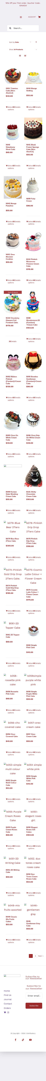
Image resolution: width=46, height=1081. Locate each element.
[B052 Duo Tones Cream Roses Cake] (33, 863)
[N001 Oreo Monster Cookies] (13, 241)
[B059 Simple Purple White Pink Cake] (33, 680)
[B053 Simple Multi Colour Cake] (13, 769)
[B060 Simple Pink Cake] (33, 630)
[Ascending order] (36, 42)
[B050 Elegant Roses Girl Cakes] (33, 816)
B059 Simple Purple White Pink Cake (31, 694)
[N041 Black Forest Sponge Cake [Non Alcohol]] (33, 129)
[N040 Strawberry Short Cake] (13, 129)
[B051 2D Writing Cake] (13, 861)
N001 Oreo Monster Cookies (10, 256)
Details (17, 107)
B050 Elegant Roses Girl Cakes (32, 829)
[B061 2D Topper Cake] (13, 625)
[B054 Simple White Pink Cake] (33, 767)
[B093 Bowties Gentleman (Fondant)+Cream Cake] (33, 360)
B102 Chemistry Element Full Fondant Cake (12, 320)
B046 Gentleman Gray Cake (33, 923)
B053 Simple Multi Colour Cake (11, 782)
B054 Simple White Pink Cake (31, 778)
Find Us (7, 995)
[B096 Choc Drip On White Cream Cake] (33, 419)
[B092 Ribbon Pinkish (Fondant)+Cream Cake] (13, 360)
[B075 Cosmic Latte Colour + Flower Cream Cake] (33, 576)
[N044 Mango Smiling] (33, 75)
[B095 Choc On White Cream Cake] (13, 419)
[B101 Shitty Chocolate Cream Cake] (33, 476)
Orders (7, 1008)
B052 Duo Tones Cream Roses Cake (31, 876)
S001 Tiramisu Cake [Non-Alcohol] (12, 90)
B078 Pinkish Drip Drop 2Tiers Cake (31, 541)
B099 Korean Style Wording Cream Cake (12, 494)
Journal (8, 999)
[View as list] (25, 55)
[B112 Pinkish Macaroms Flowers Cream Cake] (33, 243)
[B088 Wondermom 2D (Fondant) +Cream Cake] (33, 302)
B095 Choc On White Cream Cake (12, 437)
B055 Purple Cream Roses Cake (11, 829)
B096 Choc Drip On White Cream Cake (33, 437)
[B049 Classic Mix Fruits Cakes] (13, 907)
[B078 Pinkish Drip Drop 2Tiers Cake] (33, 527)
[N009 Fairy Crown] (33, 185)
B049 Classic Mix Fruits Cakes (11, 919)
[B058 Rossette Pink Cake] (13, 680)
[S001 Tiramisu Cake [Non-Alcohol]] (13, 75)
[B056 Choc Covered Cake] (13, 725)
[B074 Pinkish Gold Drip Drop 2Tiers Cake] (13, 574)
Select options (10, 108)
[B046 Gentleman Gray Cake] (33, 909)
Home (7, 991)
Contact (8, 1003)
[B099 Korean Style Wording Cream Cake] (13, 476)
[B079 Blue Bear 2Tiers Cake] (13, 527)
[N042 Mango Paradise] (13, 187)
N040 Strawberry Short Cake (10, 147)
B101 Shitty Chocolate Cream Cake (31, 494)
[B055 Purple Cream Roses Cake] (13, 816)
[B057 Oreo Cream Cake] (33, 725)
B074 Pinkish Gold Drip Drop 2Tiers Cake (12, 588)
